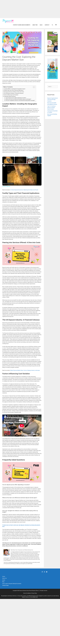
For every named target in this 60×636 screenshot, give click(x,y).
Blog (41, 24)
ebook (3, 580)
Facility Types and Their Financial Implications (13, 90)
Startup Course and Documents (21, 24)
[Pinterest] (47, 572)
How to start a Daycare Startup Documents (11, 583)
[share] (39, 165)
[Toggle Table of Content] (33, 87)
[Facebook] (42, 572)
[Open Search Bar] (52, 25)
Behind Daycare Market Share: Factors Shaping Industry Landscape (25, 370)
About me (35, 24)
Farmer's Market (10, 165)
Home (3, 576)
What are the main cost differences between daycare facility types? (18, 99)
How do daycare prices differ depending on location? (16, 97)
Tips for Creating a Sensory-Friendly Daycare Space (51, 107)
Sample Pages (5, 585)
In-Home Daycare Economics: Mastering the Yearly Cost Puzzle (24, 189)
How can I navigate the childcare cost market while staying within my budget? (20, 100)
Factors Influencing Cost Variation (11, 94)
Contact (47, 24)
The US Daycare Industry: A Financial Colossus (13, 93)
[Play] (32, 160)
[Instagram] (44, 572)
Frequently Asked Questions (10, 96)
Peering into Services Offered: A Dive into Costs (14, 91)
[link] (4, 165)
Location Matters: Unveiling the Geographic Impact (14, 88)
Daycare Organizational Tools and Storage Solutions (52, 99)
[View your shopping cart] (56, 25)
